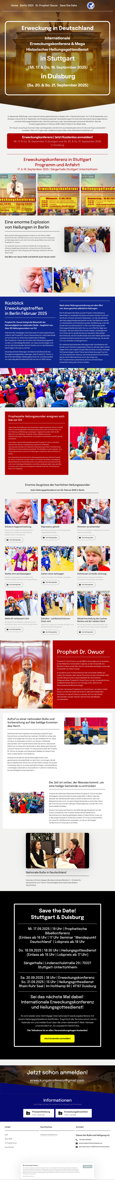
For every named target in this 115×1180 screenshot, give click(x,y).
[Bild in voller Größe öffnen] (33, 194)
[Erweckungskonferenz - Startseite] (90, 5)
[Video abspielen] (87, 239)
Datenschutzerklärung (28, 1176)
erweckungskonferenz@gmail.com (57, 1080)
